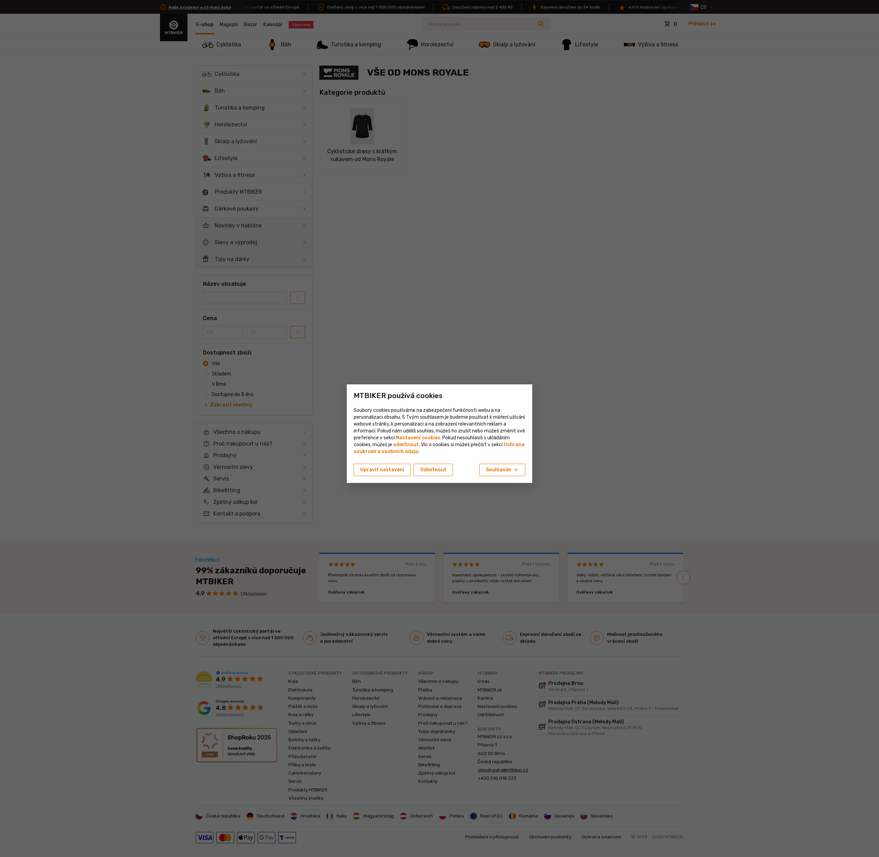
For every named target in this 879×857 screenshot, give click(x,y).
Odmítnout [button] (433, 470)
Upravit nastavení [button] (382, 470)
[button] (406, 445)
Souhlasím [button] (502, 470)
